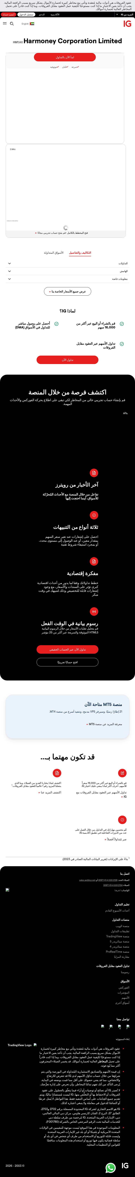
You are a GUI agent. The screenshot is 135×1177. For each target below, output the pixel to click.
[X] (119, 1027)
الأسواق (125, 981)
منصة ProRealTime (117, 951)
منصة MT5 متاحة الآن (103, 704)
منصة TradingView (117, 936)
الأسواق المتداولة (53, 252)
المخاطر (103, 1061)
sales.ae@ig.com (87, 880)
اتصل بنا (124, 873)
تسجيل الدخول (26, 14)
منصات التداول (120, 919)
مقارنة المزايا (121, 956)
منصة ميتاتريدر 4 (119, 946)
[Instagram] (102, 1027)
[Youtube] (110, 1027)
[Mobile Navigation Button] (4, 24)
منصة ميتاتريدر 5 (119, 941)
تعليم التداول (122, 904)
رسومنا (125, 972)
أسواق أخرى (122, 1002)
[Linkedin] (127, 1027)
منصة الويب (122, 926)
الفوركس (124, 987)
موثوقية (53, 67)
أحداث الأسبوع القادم (117, 910)
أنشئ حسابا (8, 14)
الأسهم (125, 997)
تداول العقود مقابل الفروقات (112, 965)
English (25, 23)
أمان (64, 67)
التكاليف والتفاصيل (80, 252)
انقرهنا (117, 890)
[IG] (127, 23)
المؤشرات (123, 992)
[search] (11, 24)
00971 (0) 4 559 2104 (113, 885)
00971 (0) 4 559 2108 (107, 880)
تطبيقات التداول (120, 931)
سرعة (74, 67)
